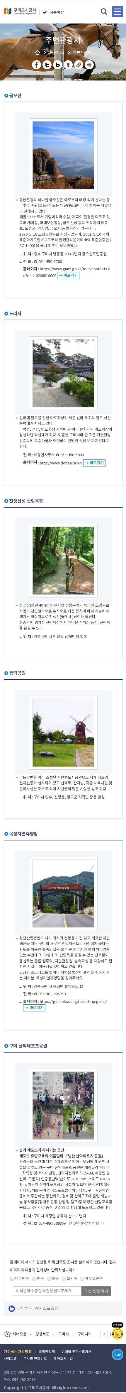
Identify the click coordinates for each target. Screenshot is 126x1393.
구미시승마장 (53, 12)
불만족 (72, 1278)
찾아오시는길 (63, 1358)
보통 (55, 1278)
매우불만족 (94, 1278)
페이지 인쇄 (89, 64)
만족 (40, 1278)
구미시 (40, 1334)
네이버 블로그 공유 (58, 64)
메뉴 (117, 11)
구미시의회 (63, 1334)
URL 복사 (79, 64)
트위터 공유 (47, 64)
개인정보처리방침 (18, 1351)
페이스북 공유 (37, 64)
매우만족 (22, 1278)
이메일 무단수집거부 (76, 1352)
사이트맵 (10, 1358)
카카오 (117, 1331)
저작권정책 (47, 1352)
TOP (117, 1355)
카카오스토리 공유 (68, 64)
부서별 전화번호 (35, 1358)
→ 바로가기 (68, 275)
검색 (104, 12)
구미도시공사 (20, 13)
